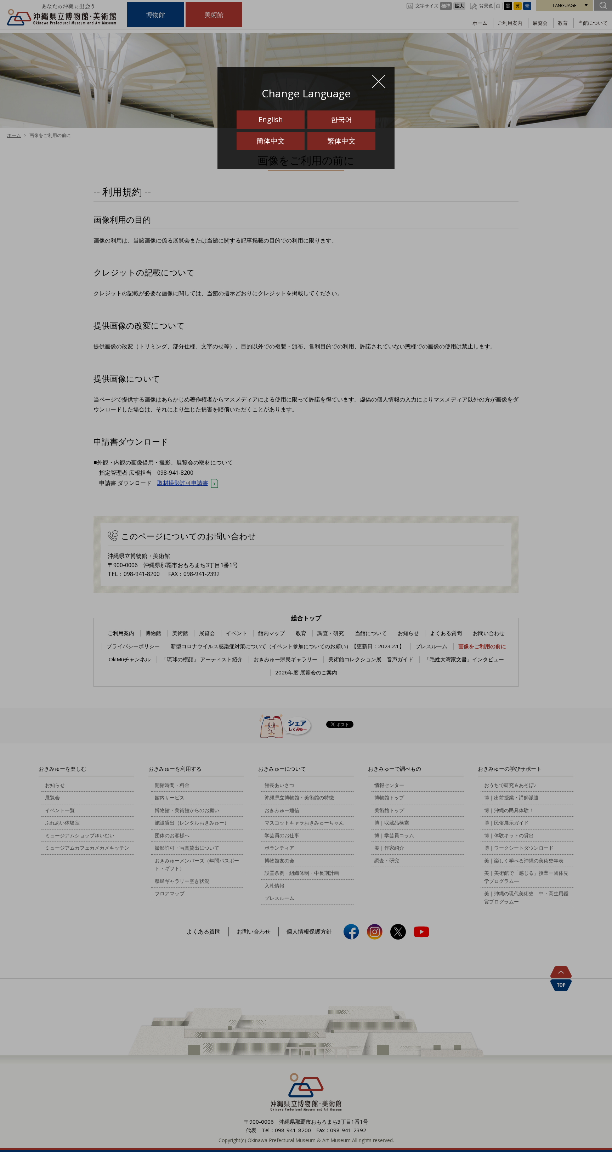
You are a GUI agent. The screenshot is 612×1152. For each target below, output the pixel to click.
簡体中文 (270, 141)
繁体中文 (341, 141)
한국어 (341, 119)
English (271, 119)
